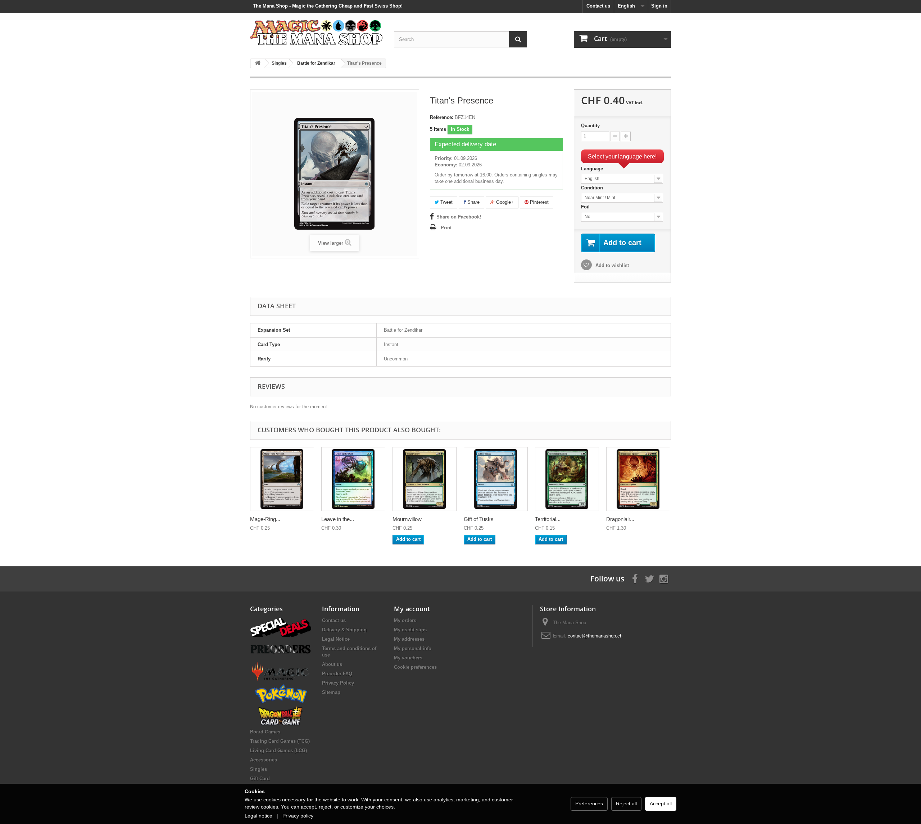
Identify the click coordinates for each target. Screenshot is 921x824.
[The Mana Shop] (316, 32)
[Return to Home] (257, 63)
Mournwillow (407, 519)
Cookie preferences (415, 667)
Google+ (504, 202)
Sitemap (331, 692)
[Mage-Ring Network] (282, 479)
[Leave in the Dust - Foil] (353, 479)
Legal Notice (336, 639)
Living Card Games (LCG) (278, 750)
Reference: (441, 117)
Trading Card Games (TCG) (280, 741)
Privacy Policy (338, 683)
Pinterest (538, 202)
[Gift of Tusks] (496, 479)
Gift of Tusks (479, 519)
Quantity (590, 125)
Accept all (661, 803)
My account (412, 608)
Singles (258, 769)
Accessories (263, 760)
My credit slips (410, 629)
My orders (405, 620)
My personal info (412, 648)
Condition (592, 187)
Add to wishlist (611, 265)
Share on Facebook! (458, 217)
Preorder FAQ (337, 673)
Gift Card (260, 778)
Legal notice (258, 816)
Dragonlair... (620, 519)
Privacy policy (297, 816)
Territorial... (548, 519)
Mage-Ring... (265, 519)
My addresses (409, 639)
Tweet (446, 202)
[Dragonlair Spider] (638, 479)
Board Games (265, 732)
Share (473, 202)
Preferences (589, 803)
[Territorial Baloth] (567, 479)
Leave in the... (337, 519)
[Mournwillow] (425, 479)
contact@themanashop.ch (595, 636)
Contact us (598, 6)
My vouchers (408, 657)
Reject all (626, 803)
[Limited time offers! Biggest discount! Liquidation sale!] (280, 626)
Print (446, 227)
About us (332, 664)
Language (592, 168)
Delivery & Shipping (344, 629)
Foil (586, 207)
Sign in (659, 6)
